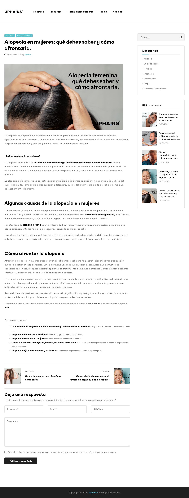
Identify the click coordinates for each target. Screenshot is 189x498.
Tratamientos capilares (80, 11)
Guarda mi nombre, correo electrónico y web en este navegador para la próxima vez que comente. (62, 452)
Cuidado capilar (24, 36)
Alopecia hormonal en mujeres (29, 338)
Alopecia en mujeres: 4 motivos (29, 334)
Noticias (117, 11)
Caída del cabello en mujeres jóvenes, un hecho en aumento (45, 342)
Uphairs (28, 54)
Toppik (103, 11)
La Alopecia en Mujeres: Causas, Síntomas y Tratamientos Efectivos (50, 326)
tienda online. (93, 303)
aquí (6, 307)
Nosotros (38, 11)
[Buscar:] (161, 37)
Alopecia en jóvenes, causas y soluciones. (35, 350)
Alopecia (10, 36)
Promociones (150, 78)
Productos (55, 11)
